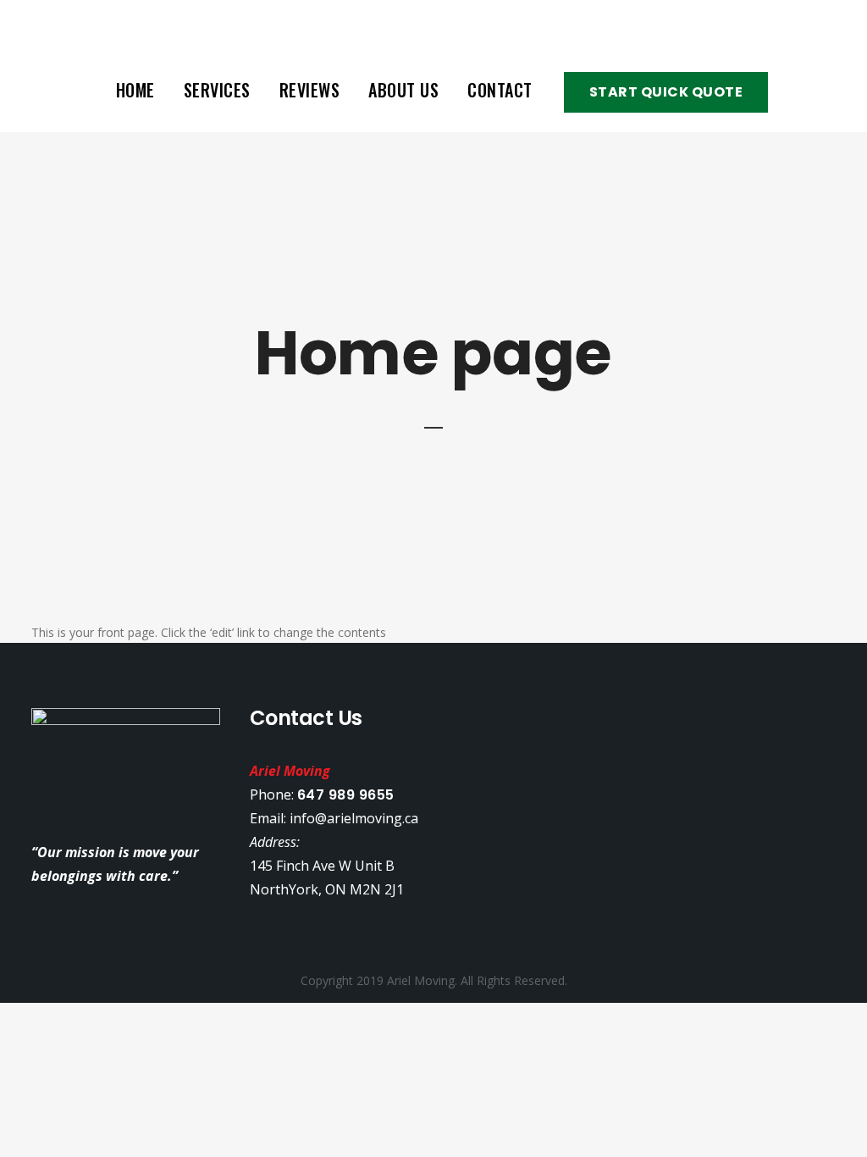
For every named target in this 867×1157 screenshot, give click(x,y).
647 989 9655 (346, 795)
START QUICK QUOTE (666, 92)
